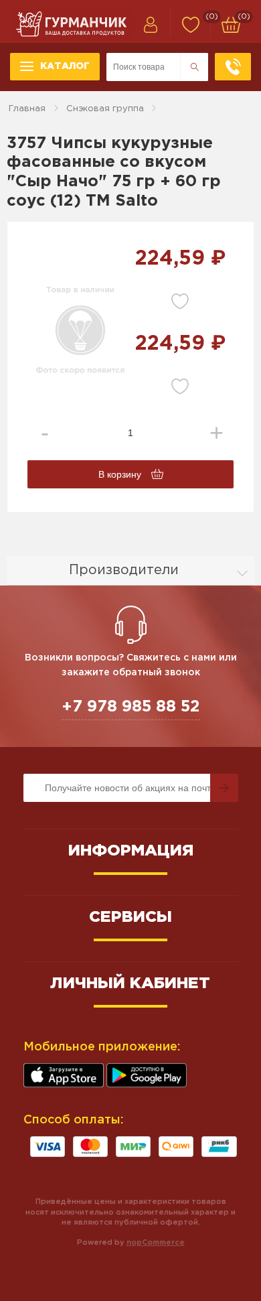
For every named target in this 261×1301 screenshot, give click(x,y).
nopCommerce (155, 1242)
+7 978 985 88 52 (131, 706)
